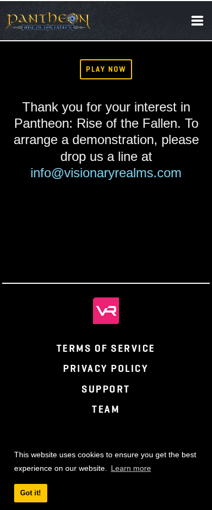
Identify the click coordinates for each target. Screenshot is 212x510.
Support (106, 389)
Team (106, 409)
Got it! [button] (30, 493)
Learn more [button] (131, 468)
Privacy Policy (105, 368)
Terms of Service (106, 348)
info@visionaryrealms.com (106, 172)
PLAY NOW (106, 69)
